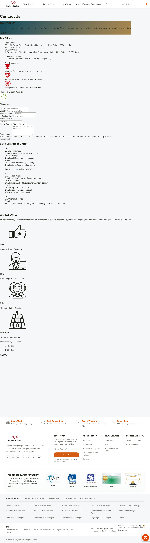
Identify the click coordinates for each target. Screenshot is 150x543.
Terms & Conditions (133, 440)
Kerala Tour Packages (42, 506)
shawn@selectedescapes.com (24, 153)
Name (3, 108)
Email (3, 111)
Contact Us (109, 440)
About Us (86, 440)
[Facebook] (23, 457)
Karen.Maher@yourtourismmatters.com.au (29, 183)
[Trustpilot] (8, 457)
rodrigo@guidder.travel (21, 190)
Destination (7, 116)
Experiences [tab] (70, 498)
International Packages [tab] (34, 498)
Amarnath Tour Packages (43, 511)
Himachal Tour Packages (100, 506)
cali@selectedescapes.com (23, 158)
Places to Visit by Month (111, 450)
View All (122, 518)
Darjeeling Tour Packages (44, 518)
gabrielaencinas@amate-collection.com (47, 203)
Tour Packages (111, 4)
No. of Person (7, 124)
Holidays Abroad (49, 4)
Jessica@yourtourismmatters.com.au (27, 178)
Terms (75, 459)
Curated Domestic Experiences (88, 4)
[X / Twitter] (28, 457)
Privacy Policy (19, 136)
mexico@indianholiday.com (17, 203)
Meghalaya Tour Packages (101, 518)
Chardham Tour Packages (72, 511)
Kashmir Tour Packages (71, 506)
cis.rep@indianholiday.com (23, 165)
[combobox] (131, 4)
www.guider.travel (22, 192)
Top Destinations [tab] (87, 498)
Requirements (6, 134)
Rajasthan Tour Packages (15, 506)
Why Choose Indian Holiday (90, 454)
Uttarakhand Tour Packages (130, 506)
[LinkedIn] (34, 457)
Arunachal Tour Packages (15, 511)
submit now (5, 139)
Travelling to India (30, 4)
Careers (86, 459)
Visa (106, 445)
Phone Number (7, 113)
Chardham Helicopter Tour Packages (101, 512)
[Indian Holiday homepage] (15, 438)
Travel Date (6, 118)
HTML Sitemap (132, 445)
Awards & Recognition (91, 449)
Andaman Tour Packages (72, 518)
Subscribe (66, 455)
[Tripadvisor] (13, 457)
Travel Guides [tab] (54, 498)
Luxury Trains (66, 4)
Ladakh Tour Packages (15, 518)
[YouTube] (39, 457)
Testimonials (87, 445)
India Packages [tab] (12, 498)
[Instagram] (18, 457)
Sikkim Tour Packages (127, 511)
